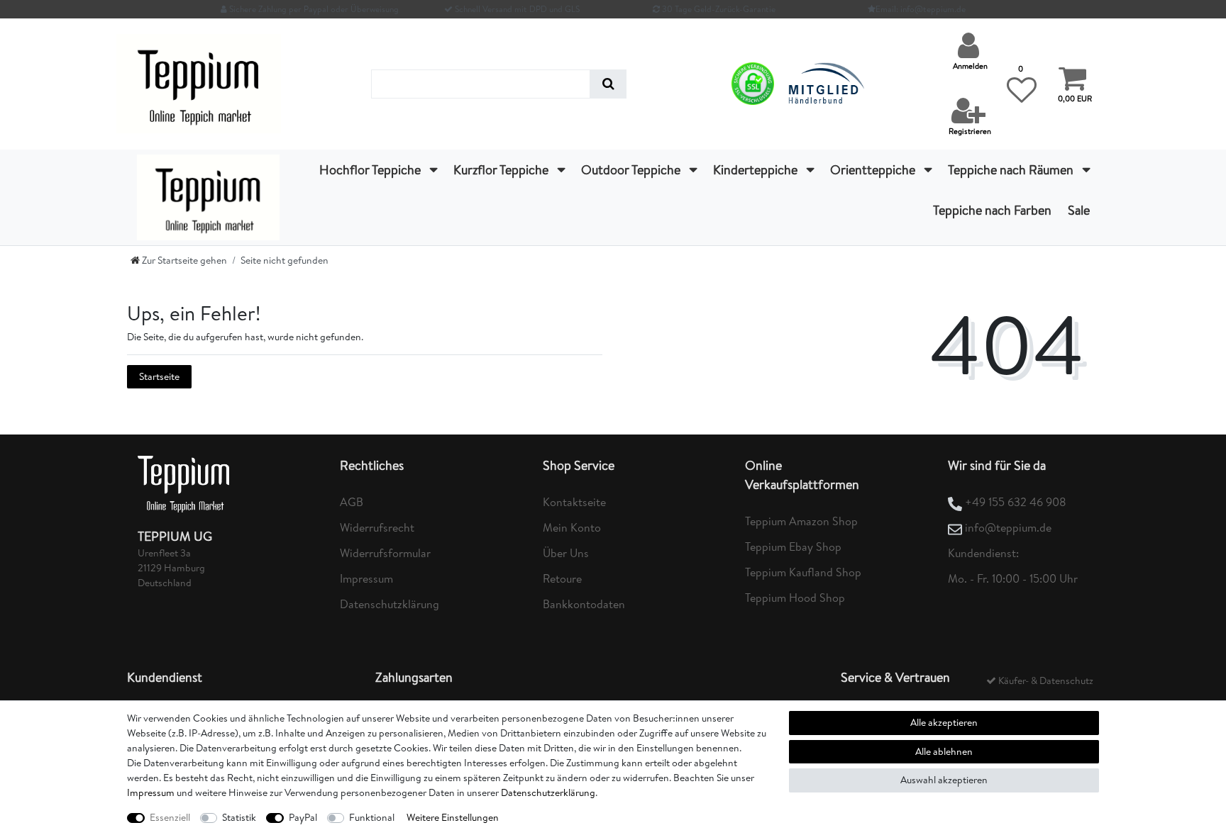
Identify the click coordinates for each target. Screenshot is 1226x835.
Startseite (159, 376)
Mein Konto (572, 527)
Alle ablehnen (944, 751)
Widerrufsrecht (377, 527)
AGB (351, 502)
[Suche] (608, 84)
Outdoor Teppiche (632, 170)
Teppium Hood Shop (795, 597)
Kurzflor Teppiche (502, 170)
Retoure (562, 578)
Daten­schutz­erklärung (548, 792)
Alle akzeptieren (944, 722)
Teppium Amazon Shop (801, 521)
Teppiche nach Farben (992, 210)
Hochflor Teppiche (371, 170)
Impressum (366, 578)
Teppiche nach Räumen (1012, 170)
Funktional (371, 817)
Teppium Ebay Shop (793, 546)
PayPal (303, 817)
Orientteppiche (874, 170)
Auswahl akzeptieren (944, 780)
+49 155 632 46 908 (1015, 502)
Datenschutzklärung (389, 604)
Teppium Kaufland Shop (803, 572)
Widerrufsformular (385, 553)
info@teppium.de (1008, 527)
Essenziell (170, 817)
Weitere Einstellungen (453, 817)
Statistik (239, 817)
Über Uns (566, 553)
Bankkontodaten (584, 604)
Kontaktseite (574, 502)
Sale (1079, 210)
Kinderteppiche (756, 170)
